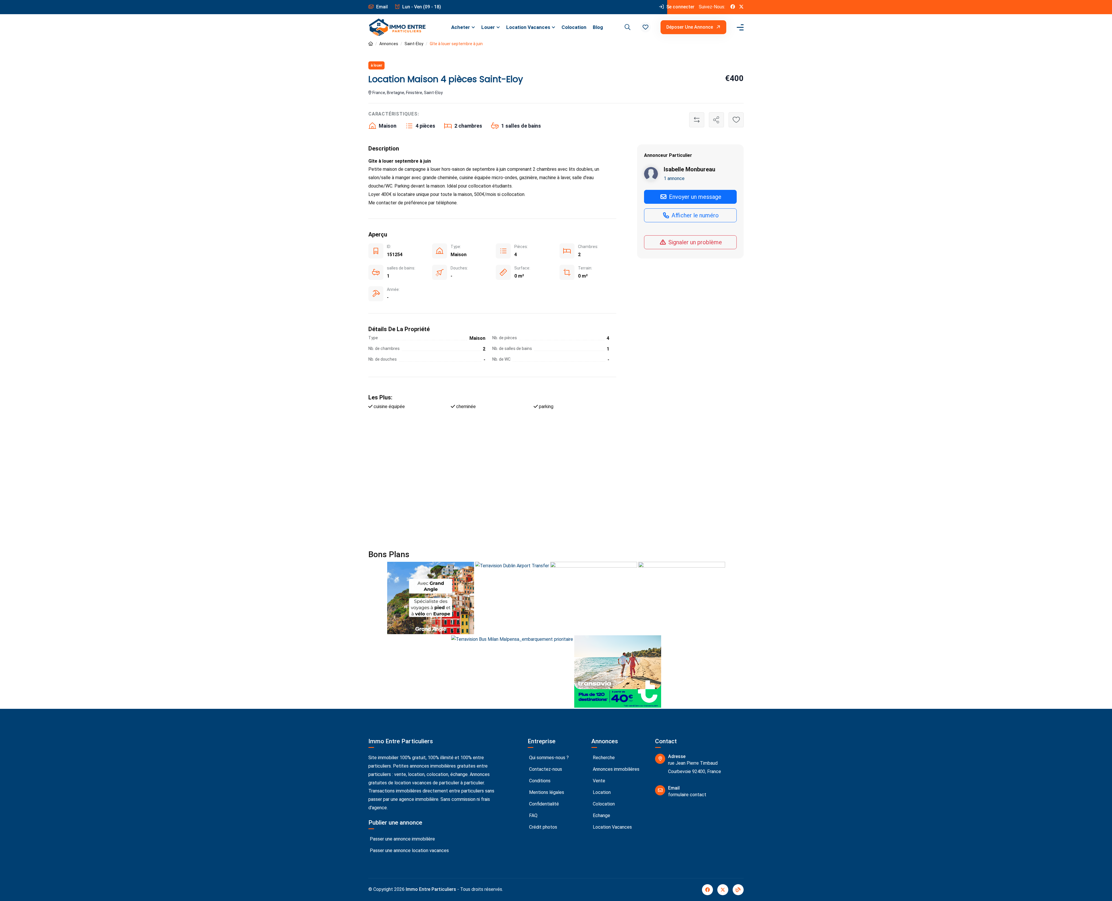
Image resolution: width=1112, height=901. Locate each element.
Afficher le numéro (694, 215)
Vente (598, 780)
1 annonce (674, 178)
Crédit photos (542, 827)
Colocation (574, 27)
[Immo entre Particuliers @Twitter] (741, 7)
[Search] (626, 27)
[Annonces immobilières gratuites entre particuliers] (370, 43)
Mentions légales (546, 792)
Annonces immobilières (615, 769)
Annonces (388, 43)
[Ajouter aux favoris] (736, 119)
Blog (598, 27)
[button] (645, 27)
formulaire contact (687, 794)
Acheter (460, 27)
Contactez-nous (545, 769)
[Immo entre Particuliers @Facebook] (732, 7)
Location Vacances (528, 27)
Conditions (539, 780)
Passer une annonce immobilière (402, 839)
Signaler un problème (694, 242)
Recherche (603, 757)
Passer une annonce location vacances (409, 850)
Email (381, 7)
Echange (601, 815)
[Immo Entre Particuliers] (397, 27)
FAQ (532, 815)
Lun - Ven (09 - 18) (421, 7)
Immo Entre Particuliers (431, 889)
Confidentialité (543, 804)
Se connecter (679, 7)
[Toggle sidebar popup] (739, 27)
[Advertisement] (542, 481)
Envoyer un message (694, 196)
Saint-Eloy (414, 43)
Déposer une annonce (690, 27)
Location (601, 792)
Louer (488, 27)
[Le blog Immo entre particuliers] (738, 889)
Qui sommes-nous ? (548, 757)
